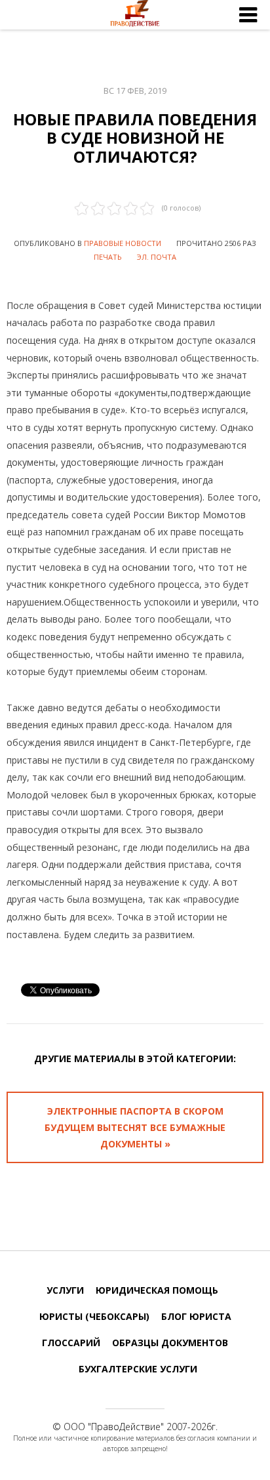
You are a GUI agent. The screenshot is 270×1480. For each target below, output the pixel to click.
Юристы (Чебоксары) (94, 1316)
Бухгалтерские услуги (138, 1369)
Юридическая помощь (157, 1290)
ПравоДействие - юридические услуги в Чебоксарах (135, 15)
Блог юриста (196, 1316)
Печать (108, 257)
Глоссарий (71, 1342)
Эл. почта (156, 257)
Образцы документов (170, 1342)
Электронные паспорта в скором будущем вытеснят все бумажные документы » (135, 1127)
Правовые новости (122, 243)
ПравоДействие (126, 1426)
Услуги (65, 1290)
